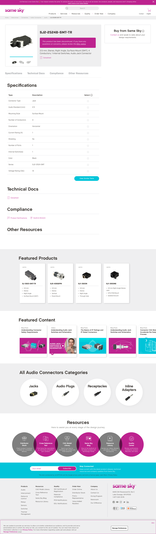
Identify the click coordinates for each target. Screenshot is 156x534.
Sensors (24, 505)
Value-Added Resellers (77, 502)
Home (7, 17)
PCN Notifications (60, 500)
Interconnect (15, 17)
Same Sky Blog (41, 498)
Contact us (114, 35)
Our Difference (96, 503)
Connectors (24, 17)
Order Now (99, 14)
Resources (76, 14)
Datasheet (47, 58)
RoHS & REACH (39, 218)
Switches (24, 509)
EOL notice (81, 44)
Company (111, 14)
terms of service (90, 475)
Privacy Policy (112, 475)
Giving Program (96, 496)
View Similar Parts (87, 178)
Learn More (103, 475)
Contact (141, 13)
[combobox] (82, 8)
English (149, 13)
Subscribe (67, 468)
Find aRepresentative (77, 497)
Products (52, 14)
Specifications (13, 73)
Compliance (56, 73)
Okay (152, 522)
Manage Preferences (10, 532)
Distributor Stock (78, 493)
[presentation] (146, 341)
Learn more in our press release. (78, 3)
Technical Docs (36, 73)
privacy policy (77, 475)
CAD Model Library (43, 489)
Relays (23, 502)
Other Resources (78, 73)
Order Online (77, 489)
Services (63, 14)
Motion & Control (24, 497)
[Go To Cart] (149, 10)
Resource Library (42, 501)
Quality (87, 14)
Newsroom (95, 499)
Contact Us (95, 493)
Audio (23, 490)
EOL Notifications (60, 503)
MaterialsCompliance (58, 496)
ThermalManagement (25, 513)
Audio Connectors (36, 17)
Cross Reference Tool (42, 494)
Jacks (46, 17)
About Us (94, 489)
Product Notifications (19, 218)
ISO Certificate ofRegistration (60, 490)
